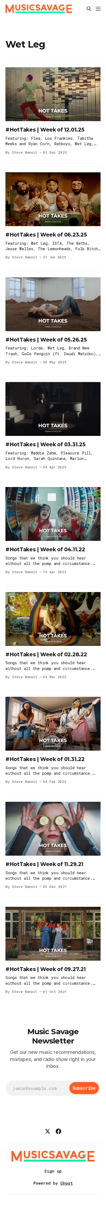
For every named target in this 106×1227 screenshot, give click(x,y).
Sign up (53, 1171)
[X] (47, 1131)
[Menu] (98, 8)
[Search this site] (89, 8)
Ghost (66, 1183)
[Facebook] (58, 1131)
